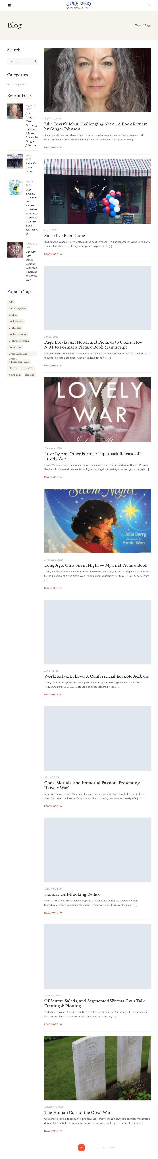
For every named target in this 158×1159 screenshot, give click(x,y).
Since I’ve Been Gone (64, 235)
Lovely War (28, 368)
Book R (13, 315)
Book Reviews (16, 321)
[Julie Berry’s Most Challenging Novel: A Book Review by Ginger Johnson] (97, 80)
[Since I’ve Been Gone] (97, 191)
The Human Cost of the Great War (77, 1112)
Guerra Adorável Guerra (18, 354)
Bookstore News (17, 334)
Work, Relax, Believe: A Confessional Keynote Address (96, 676)
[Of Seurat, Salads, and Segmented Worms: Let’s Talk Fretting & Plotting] (97, 956)
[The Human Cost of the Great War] (97, 1068)
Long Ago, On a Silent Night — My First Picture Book (95, 565)
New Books (15, 375)
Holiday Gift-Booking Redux (72, 894)
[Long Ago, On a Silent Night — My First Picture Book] (97, 521)
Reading (29, 375)
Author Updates (17, 308)
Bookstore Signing (19, 341)
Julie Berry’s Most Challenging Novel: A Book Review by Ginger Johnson (32, 129)
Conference (15, 347)
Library (13, 368)
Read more (51, 147)
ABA (11, 302)
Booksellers (15, 328)
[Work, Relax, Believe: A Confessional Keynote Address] (97, 632)
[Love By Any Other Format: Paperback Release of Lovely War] (97, 409)
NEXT (113, 1147)
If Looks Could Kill (19, 362)
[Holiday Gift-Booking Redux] (97, 850)
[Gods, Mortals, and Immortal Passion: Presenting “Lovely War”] (97, 738)
